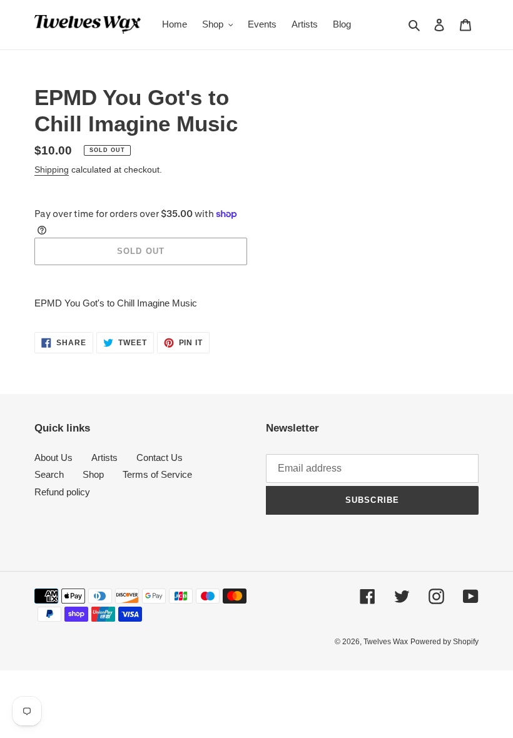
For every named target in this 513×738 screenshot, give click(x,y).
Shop (93, 474)
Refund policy (62, 492)
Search (49, 474)
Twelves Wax (385, 641)
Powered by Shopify (444, 641)
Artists (104, 457)
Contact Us (159, 457)
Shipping (51, 169)
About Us (53, 457)
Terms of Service (157, 474)
